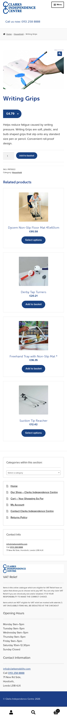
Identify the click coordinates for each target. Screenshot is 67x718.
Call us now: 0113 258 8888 (22, 21)
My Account (17, 504)
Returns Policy (19, 517)
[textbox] (33, 473)
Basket (52, 709)
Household (19, 34)
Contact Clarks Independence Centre (32, 511)
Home (9, 34)
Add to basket (26, 155)
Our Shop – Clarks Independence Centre (34, 492)
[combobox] (33, 472)
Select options (33, 240)
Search (33, 712)
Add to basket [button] (34, 304)
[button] (59, 53)
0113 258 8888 (16, 547)
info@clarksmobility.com (16, 544)
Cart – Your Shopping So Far (27, 498)
